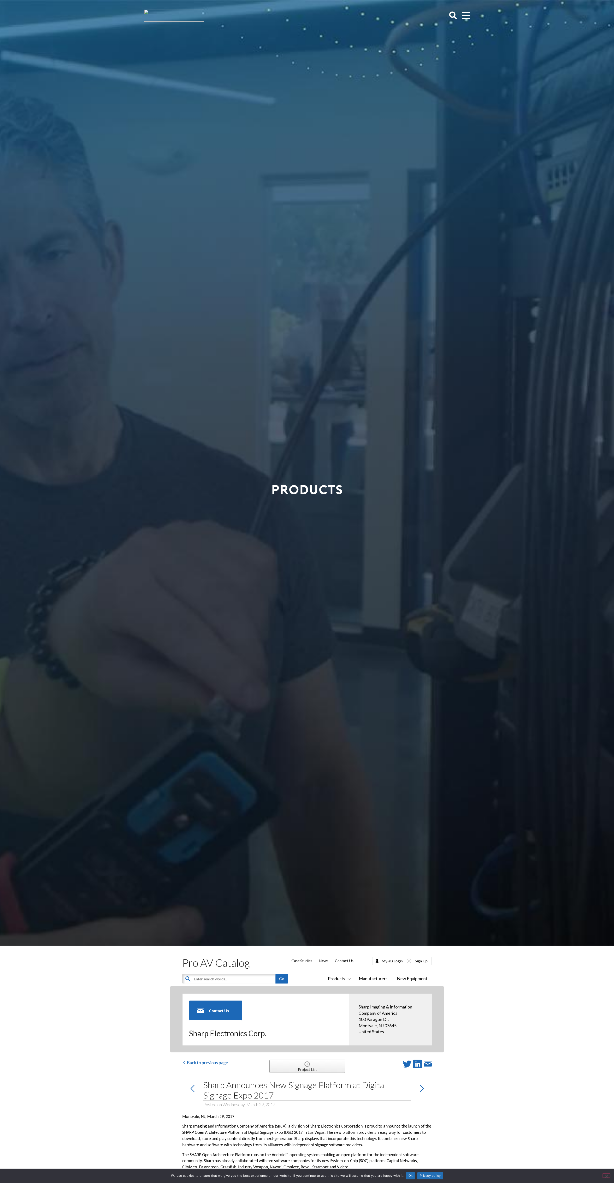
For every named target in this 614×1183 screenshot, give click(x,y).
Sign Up (421, 961)
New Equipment (412, 978)
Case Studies (301, 960)
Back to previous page (207, 1062)
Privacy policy (430, 1175)
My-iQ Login (392, 961)
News (323, 960)
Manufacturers (373, 978)
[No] (606, 1175)
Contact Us (344, 960)
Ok (410, 1175)
